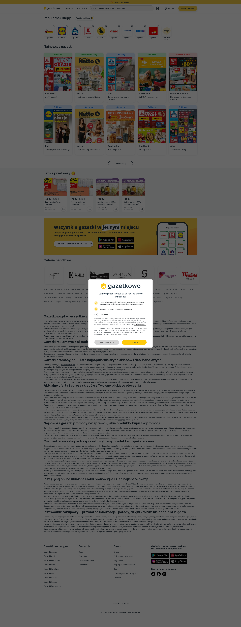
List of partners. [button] (140, 325)
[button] (120, 314)
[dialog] (120, 313)
